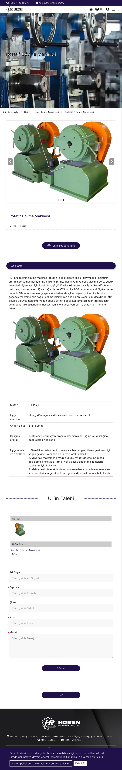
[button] (111, 161)
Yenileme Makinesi (47, 112)
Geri (61, 695)
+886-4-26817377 (19, 2)
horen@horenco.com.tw (51, 2)
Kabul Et (80, 763)
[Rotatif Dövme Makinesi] (61, 529)
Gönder (61, 668)
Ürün (27, 112)
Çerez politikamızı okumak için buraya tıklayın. (40, 763)
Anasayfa (13, 112)
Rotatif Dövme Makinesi (25, 550)
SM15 (13, 554)
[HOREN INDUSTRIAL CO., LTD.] (15, 9)
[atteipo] (61, 724)
